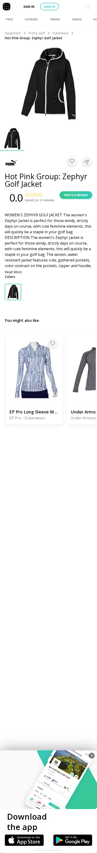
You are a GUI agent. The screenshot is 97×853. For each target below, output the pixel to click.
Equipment (13, 33)
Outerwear (60, 33)
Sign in (28, 7)
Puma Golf (36, 33)
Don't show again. (49, 849)
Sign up (50, 7)
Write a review (76, 195)
